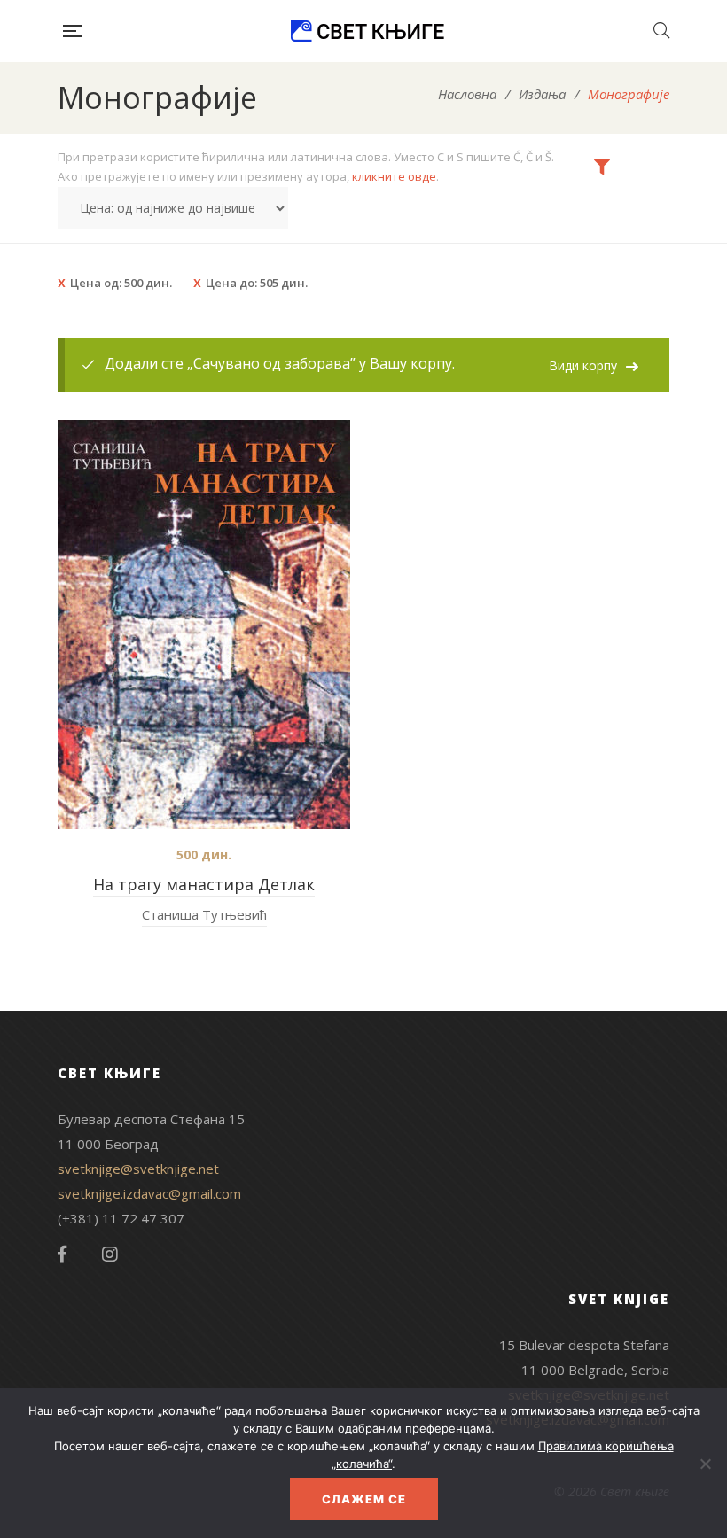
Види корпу (583, 365)
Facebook (62, 1254)
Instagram (110, 1254)
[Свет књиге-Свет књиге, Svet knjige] (367, 31)
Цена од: (121, 283)
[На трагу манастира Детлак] (204, 624)
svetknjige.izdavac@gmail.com (149, 1193)
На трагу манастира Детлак (204, 884)
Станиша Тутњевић (204, 914)
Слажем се (364, 1499)
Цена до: (257, 283)
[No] (705, 1463)
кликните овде (394, 176)
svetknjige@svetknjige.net (138, 1168)
